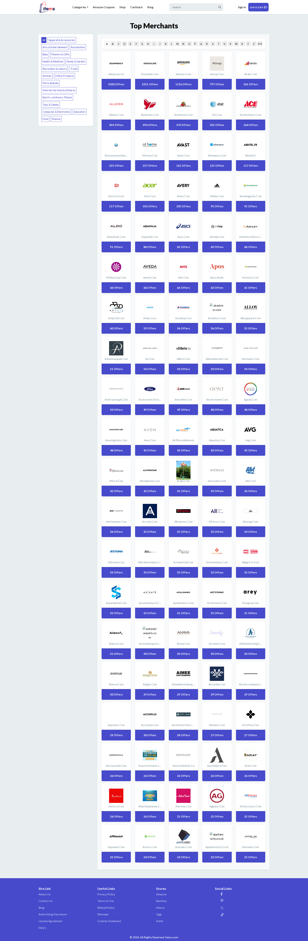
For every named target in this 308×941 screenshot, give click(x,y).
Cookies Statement (109, 921)
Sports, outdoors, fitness (57, 97)
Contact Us (45, 900)
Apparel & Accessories (62, 40)
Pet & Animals (50, 83)
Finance (56, 118)
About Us (44, 894)
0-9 (260, 43)
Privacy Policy (106, 894)
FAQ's (42, 927)
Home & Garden (76, 61)
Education (79, 111)
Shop (122, 7)
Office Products (64, 75)
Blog (150, 7)
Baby (45, 54)
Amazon (161, 894)
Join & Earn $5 (258, 7)
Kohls (159, 921)
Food (45, 118)
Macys (160, 907)
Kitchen (47, 75)
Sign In (242, 7)
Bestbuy (161, 900)
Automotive (78, 47)
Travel (73, 68)
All (43, 40)
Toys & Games (50, 104)
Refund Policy (106, 907)
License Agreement (50, 921)
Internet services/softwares (59, 90)
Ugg (158, 914)
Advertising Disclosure (52, 914)
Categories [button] (79, 7)
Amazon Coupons (104, 7)
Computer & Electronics (56, 111)
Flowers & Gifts (60, 54)
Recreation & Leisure (54, 68)
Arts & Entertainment (55, 47)
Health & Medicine (52, 61)
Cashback (136, 7)
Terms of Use (105, 900)
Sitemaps (103, 914)
